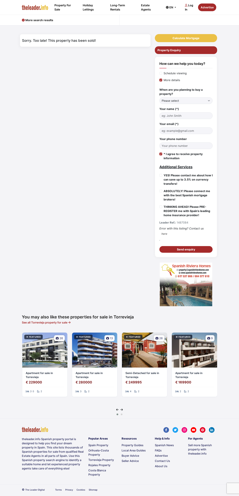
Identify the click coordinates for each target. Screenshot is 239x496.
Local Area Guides (134, 450)
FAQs (158, 450)
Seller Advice (130, 461)
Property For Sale (62, 7)
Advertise (207, 7)
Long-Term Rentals (117, 7)
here (164, 233)
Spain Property (98, 445)
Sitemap (93, 489)
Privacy (69, 489)
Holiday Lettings (88, 7)
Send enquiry (186, 249)
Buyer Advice (130, 455)
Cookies (80, 489)
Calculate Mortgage (186, 38)
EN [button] (171, 7)
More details (172, 80)
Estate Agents (146, 7)
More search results (39, 20)
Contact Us (162, 461)
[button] (117, 414)
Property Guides (132, 445)
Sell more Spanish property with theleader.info (200, 449)
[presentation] (117, 410)
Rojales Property (99, 465)
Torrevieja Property (101, 460)
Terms (58, 489)
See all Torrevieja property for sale (45, 322)
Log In (189, 7)
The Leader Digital (35, 489)
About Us (161, 466)
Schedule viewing (175, 73)
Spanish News (164, 445)
